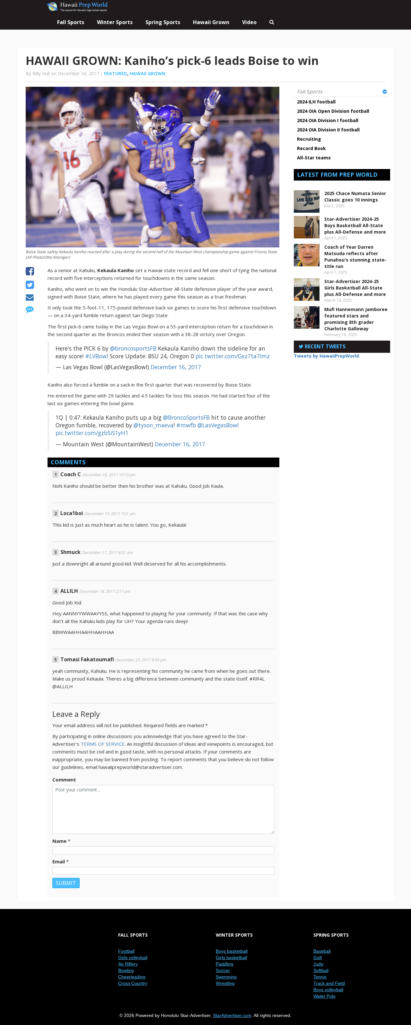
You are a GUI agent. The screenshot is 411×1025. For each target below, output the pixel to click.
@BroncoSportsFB (186, 417)
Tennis (320, 976)
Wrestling (225, 983)
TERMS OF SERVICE (103, 744)
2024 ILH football (316, 102)
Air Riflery (128, 964)
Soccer (223, 970)
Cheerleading (131, 976)
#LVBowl (96, 356)
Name (59, 841)
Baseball (322, 951)
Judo (318, 964)
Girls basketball (231, 957)
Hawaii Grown (211, 22)
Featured (115, 73)
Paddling (224, 964)
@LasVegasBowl (218, 425)
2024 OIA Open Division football (333, 111)
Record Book (311, 148)
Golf (317, 957)
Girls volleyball (132, 957)
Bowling (126, 970)
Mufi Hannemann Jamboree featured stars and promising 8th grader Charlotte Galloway (356, 319)
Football (126, 951)
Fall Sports (309, 91)
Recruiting (309, 139)
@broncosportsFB (133, 348)
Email (58, 861)
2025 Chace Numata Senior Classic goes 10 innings (355, 196)
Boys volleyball (328, 989)
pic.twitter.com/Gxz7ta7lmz (233, 356)
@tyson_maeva (153, 425)
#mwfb (186, 425)
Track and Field (329, 983)
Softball (320, 970)
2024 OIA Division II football (328, 130)
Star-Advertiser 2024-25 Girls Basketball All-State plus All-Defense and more (355, 287)
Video (249, 22)
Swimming (226, 976)
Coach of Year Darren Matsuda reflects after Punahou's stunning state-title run (355, 256)
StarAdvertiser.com (232, 1015)
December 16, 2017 (176, 367)
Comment (64, 779)
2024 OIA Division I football (327, 120)
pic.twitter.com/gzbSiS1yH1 (92, 433)
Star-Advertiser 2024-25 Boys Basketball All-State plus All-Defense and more (355, 225)
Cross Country (132, 983)
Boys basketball (232, 951)
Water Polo (324, 996)
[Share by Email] (30, 298)
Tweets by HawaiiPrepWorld (326, 356)
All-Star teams (314, 158)
